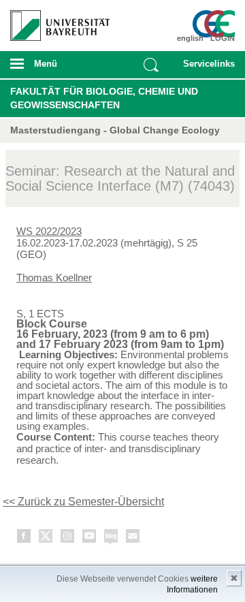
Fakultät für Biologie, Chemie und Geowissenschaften (104, 98)
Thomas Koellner (54, 277)
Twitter (46, 538)
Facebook (24, 538)
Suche (151, 65)
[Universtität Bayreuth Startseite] (55, 20)
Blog (111, 538)
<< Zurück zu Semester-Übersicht (83, 501)
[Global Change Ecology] (216, 23)
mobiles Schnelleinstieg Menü (206, 68)
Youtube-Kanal (89, 538)
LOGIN (222, 38)
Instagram (68, 538)
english (190, 38)
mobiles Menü (54, 68)
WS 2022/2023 (49, 231)
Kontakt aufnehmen (133, 538)
